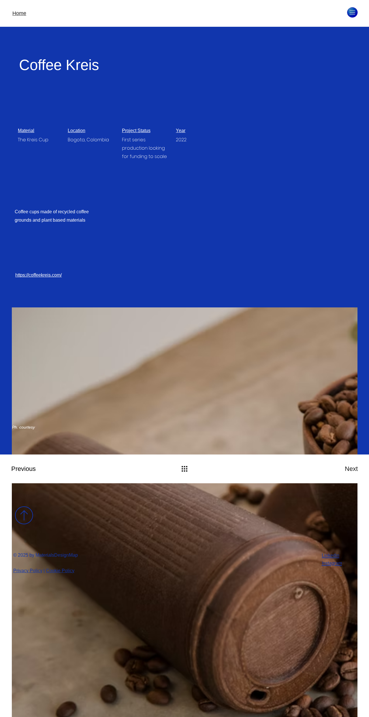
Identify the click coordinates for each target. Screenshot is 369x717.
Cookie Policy (60, 570)
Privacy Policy (27, 570)
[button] (352, 12)
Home (19, 13)
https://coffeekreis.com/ (38, 275)
